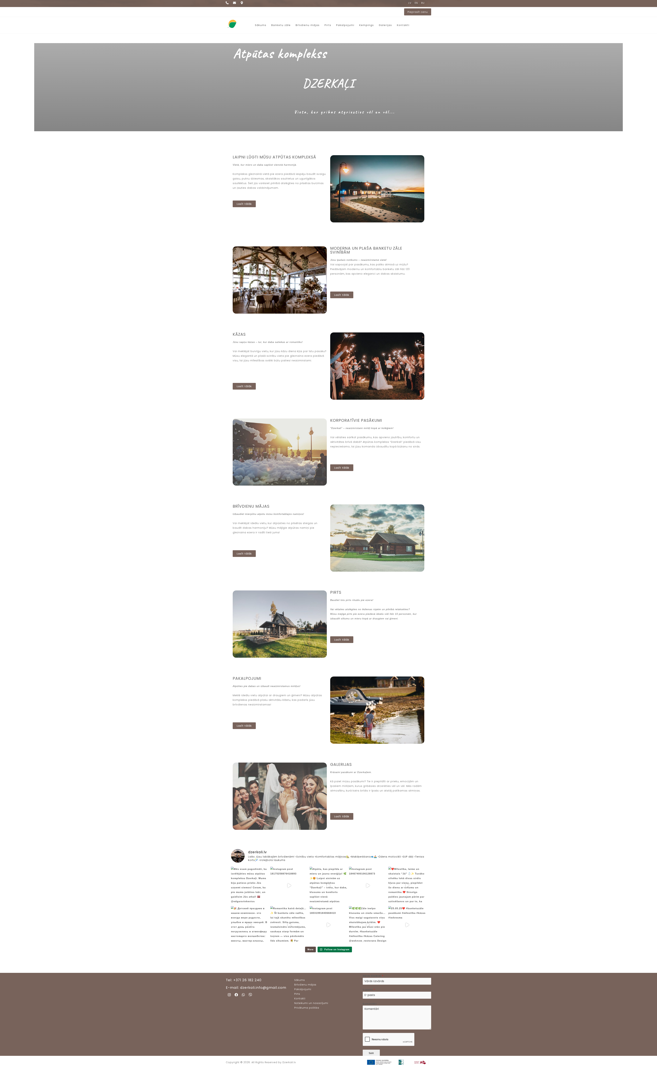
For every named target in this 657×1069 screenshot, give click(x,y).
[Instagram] (229, 994)
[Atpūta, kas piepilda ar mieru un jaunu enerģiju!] (328, 885)
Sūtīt (371, 1053)
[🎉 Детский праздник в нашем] (250, 925)
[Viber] (250, 994)
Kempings (366, 25)
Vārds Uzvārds (373, 975)
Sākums (260, 25)
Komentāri (370, 1003)
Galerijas (385, 25)
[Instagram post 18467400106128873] (368, 885)
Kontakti (403, 25)
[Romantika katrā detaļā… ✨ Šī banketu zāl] (289, 925)
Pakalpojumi (345, 25)
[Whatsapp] (243, 994)
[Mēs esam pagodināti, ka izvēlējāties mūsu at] (250, 885)
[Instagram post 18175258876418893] (289, 885)
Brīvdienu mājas (308, 25)
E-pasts (369, 989)
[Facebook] (236, 994)
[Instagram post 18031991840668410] (328, 925)
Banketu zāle (281, 25)
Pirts (328, 25)
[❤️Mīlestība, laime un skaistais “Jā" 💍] (407, 885)
